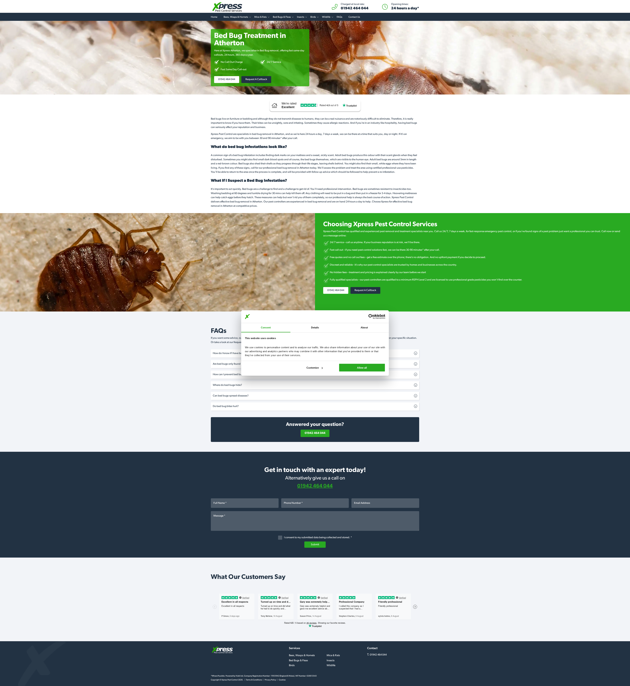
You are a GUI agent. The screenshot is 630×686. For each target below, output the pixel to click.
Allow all (362, 367)
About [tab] (364, 327)
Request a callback (256, 79)
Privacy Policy (270, 680)
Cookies (282, 680)
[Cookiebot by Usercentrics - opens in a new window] (371, 316)
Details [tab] (315, 327)
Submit (315, 544)
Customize (312, 367)
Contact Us (354, 17)
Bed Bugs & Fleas (282, 17)
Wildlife (326, 17)
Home (214, 17)
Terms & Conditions (254, 680)
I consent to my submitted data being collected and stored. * (318, 537)
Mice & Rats (260, 17)
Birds (313, 17)
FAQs (339, 17)
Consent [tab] (266, 327)
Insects (300, 17)
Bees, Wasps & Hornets (236, 17)
